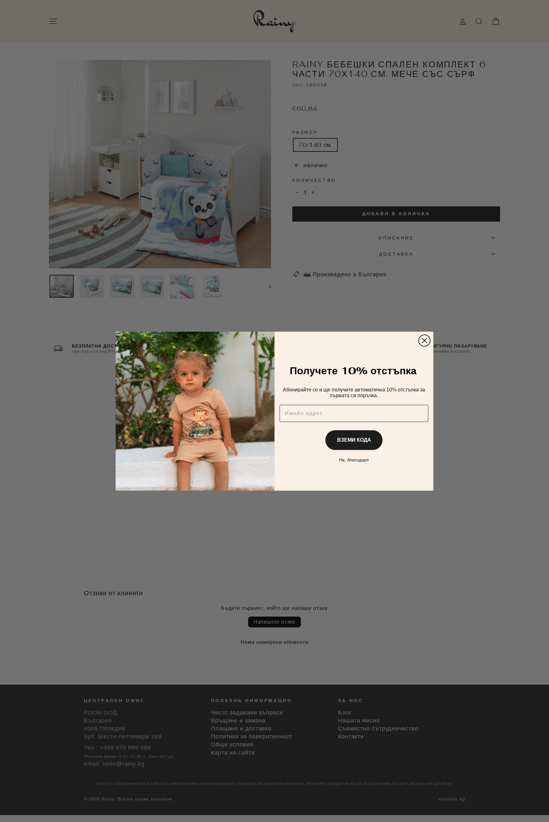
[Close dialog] (424, 340)
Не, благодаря (354, 460)
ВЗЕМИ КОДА (354, 440)
